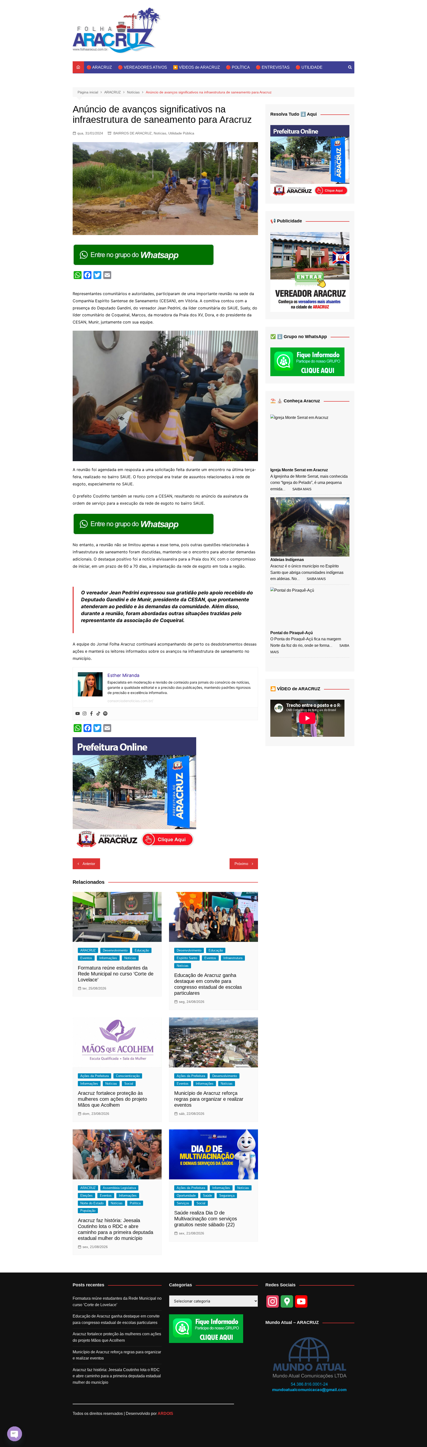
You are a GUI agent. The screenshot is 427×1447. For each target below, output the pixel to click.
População (87, 1210)
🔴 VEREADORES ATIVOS (142, 67)
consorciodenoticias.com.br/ (130, 701)
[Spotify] (105, 713)
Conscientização (128, 1076)
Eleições (86, 1195)
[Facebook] (91, 713)
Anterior (89, 864)
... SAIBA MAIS (296, 489)
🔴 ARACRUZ (99, 67)
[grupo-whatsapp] (144, 254)
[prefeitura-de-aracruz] (134, 792)
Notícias (160, 133)
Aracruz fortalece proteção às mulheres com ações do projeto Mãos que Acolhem (112, 1099)
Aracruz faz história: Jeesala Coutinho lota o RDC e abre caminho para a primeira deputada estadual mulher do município (117, 1376)
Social (128, 1083)
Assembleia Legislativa (119, 1188)
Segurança (227, 1195)
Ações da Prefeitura (94, 1076)
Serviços (183, 1203)
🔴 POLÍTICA (238, 67)
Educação (142, 950)
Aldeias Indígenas (287, 560)
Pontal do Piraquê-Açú (291, 633)
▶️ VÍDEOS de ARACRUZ (196, 67)
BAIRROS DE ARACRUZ (132, 133)
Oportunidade (186, 1195)
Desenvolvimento (115, 950)
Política (135, 1203)
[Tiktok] (98, 713)
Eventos (86, 958)
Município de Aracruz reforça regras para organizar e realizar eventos (208, 1099)
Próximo (241, 864)
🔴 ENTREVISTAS (273, 67)
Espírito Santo (187, 958)
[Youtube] (77, 713)
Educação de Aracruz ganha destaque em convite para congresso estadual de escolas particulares (116, 1319)
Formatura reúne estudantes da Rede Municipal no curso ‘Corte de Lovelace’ (115, 973)
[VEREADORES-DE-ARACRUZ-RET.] (309, 272)
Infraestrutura (232, 958)
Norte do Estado (92, 1203)
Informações (108, 958)
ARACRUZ (88, 950)
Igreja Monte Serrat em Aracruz (299, 470)
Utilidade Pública (181, 133)
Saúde (207, 1195)
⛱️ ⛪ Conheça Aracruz (295, 400)
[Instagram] (84, 713)
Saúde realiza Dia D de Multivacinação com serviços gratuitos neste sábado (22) (205, 1218)
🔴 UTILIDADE (309, 67)
